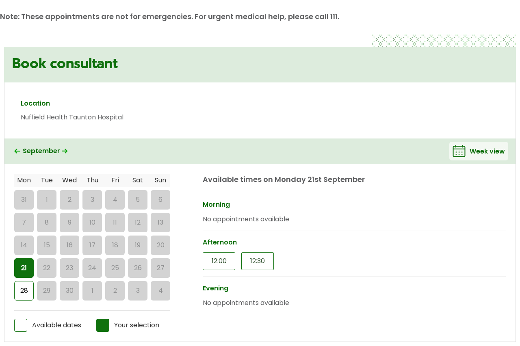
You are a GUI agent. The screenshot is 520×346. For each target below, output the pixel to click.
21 (24, 267)
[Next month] (64, 151)
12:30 (257, 261)
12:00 (219, 261)
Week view (487, 151)
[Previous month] (17, 151)
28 (24, 290)
